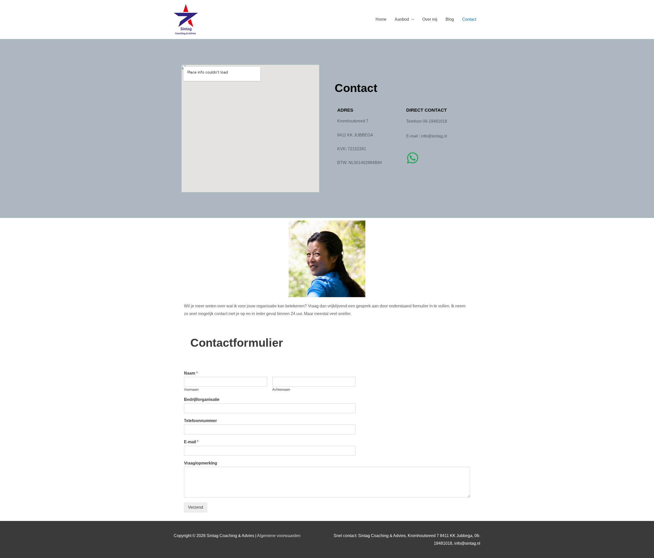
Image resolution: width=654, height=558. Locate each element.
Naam (191, 373)
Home (381, 19)
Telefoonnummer (200, 420)
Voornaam (191, 389)
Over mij (429, 19)
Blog (450, 19)
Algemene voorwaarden (278, 535)
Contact (469, 19)
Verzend (195, 507)
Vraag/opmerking (200, 463)
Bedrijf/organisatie (201, 399)
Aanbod (402, 19)
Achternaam (281, 389)
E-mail (191, 442)
